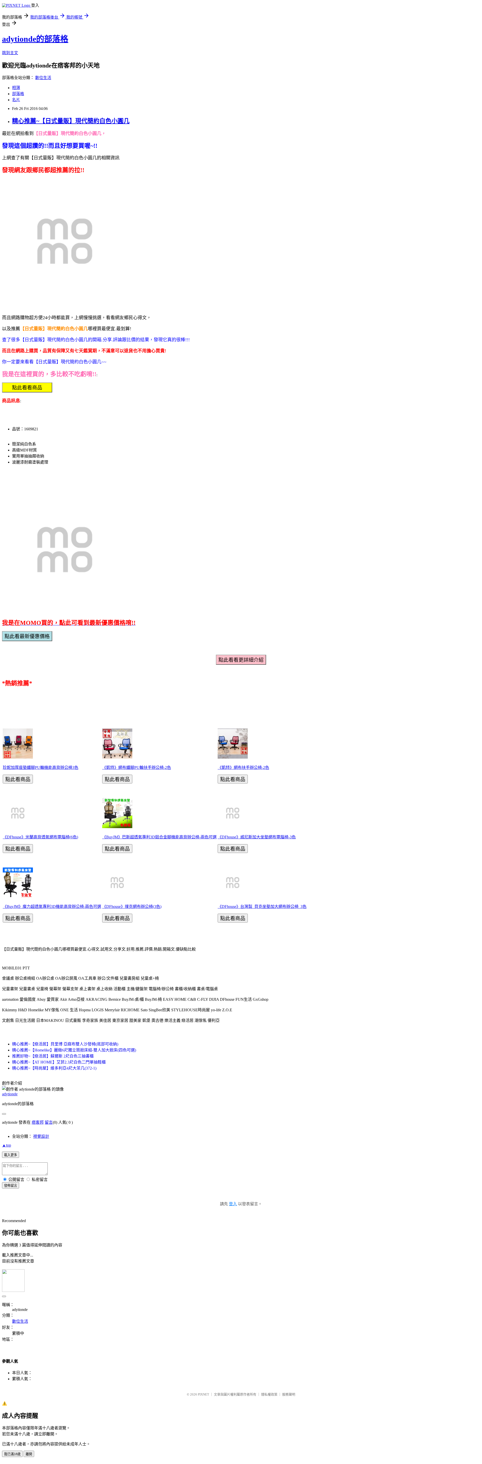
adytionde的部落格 (35, 38)
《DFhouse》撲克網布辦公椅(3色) (131, 906)
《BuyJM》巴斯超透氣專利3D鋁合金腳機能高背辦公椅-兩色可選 (159, 837)
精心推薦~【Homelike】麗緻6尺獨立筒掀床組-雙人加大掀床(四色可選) (74, 1050)
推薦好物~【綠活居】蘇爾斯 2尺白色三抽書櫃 (53, 1056)
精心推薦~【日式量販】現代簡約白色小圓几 (71, 121)
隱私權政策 (269, 1394)
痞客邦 (38, 1122)
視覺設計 (41, 1136)
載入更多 (10, 1155)
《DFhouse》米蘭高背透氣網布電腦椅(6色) (40, 837)
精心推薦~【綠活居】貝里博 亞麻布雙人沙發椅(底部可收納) (65, 1044)
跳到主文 (10, 53)
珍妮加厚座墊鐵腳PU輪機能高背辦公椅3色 (40, 767)
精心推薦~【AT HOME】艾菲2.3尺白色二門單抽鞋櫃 (59, 1062)
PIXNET (203, 1394)
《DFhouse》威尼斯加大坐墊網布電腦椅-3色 (257, 837)
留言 (49, 1122)
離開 (29, 1454)
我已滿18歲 (12, 1454)
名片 (16, 100)
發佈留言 (10, 1185)
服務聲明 (288, 1394)
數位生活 (43, 78)
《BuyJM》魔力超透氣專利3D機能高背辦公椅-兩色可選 (52, 906)
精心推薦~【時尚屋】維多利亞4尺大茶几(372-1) (54, 1068)
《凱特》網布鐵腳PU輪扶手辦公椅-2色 (136, 767)
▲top (6, 1145)
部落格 (18, 94)
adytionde (10, 1094)
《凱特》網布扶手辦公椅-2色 (243, 767)
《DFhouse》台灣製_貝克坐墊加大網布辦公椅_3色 (262, 906)
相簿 (16, 88)
